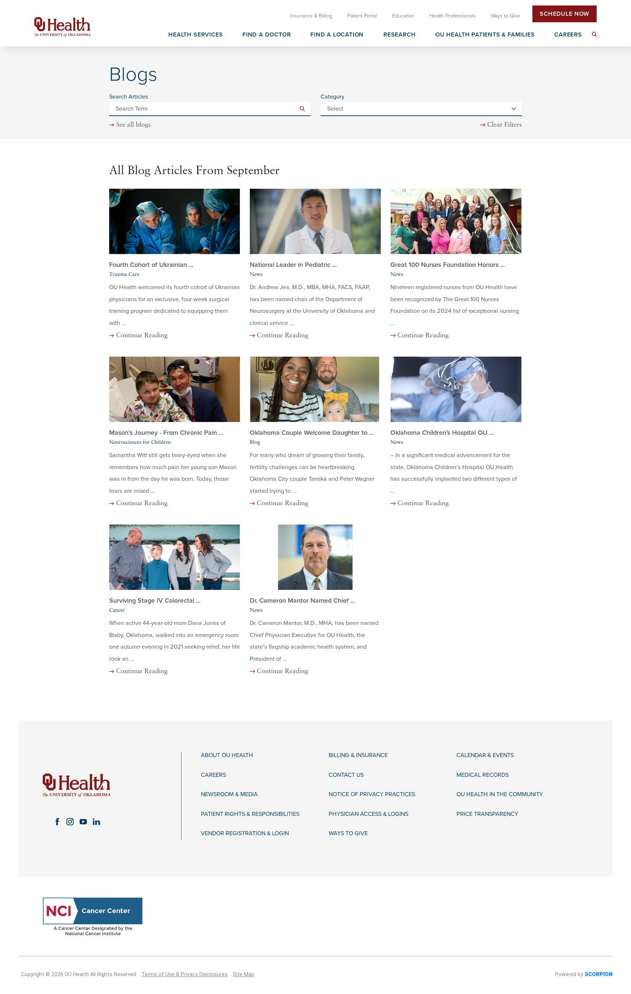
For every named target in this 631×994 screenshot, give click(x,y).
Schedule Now (564, 14)
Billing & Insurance (358, 755)
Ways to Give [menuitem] (505, 16)
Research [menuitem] (399, 35)
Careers (213, 775)
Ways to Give (348, 833)
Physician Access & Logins (368, 814)
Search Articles (128, 97)
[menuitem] (594, 34)
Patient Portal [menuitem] (362, 16)
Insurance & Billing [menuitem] (311, 16)
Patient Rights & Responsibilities (250, 814)
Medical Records (482, 775)
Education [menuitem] (403, 16)
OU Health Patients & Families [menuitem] (485, 35)
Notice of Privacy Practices (372, 794)
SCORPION (598, 974)
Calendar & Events (485, 755)
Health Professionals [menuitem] (452, 16)
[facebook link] (57, 821)
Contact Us (346, 775)
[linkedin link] (96, 821)
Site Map (243, 974)
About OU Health (227, 755)
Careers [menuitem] (568, 35)
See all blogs (133, 125)
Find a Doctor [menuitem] (266, 35)
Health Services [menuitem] (195, 35)
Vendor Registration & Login (245, 833)
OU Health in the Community (499, 794)
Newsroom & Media (229, 794)
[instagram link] (70, 821)
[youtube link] (83, 821)
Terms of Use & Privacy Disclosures (184, 974)
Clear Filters (504, 125)
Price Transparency (487, 814)
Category (332, 97)
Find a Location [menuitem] (337, 35)
